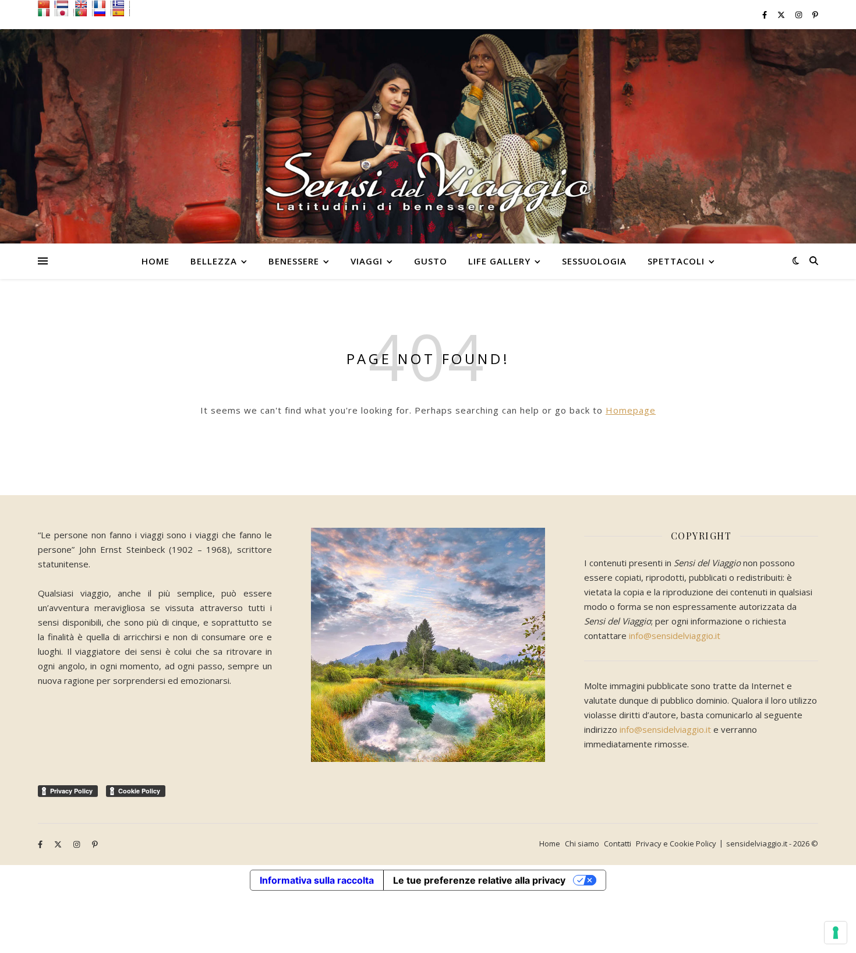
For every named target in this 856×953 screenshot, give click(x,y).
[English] (84, 4)
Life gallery (499, 261)
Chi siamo (582, 843)
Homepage (631, 410)
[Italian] (46, 12)
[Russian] (102, 12)
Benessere (293, 261)
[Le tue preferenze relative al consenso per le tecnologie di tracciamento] (836, 933)
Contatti (617, 843)
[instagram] (799, 14)
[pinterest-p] (815, 14)
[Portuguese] (84, 12)
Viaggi (367, 261)
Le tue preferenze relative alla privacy (479, 880)
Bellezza (213, 261)
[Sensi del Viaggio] (428, 136)
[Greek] (121, 4)
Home (155, 261)
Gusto (430, 261)
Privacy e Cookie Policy (676, 843)
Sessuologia (594, 261)
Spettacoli (676, 261)
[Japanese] (65, 12)
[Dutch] (65, 4)
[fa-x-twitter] (782, 14)
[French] (102, 4)
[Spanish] (121, 12)
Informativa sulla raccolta (317, 880)
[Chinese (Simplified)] (46, 4)
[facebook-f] (765, 14)
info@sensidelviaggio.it (674, 635)
